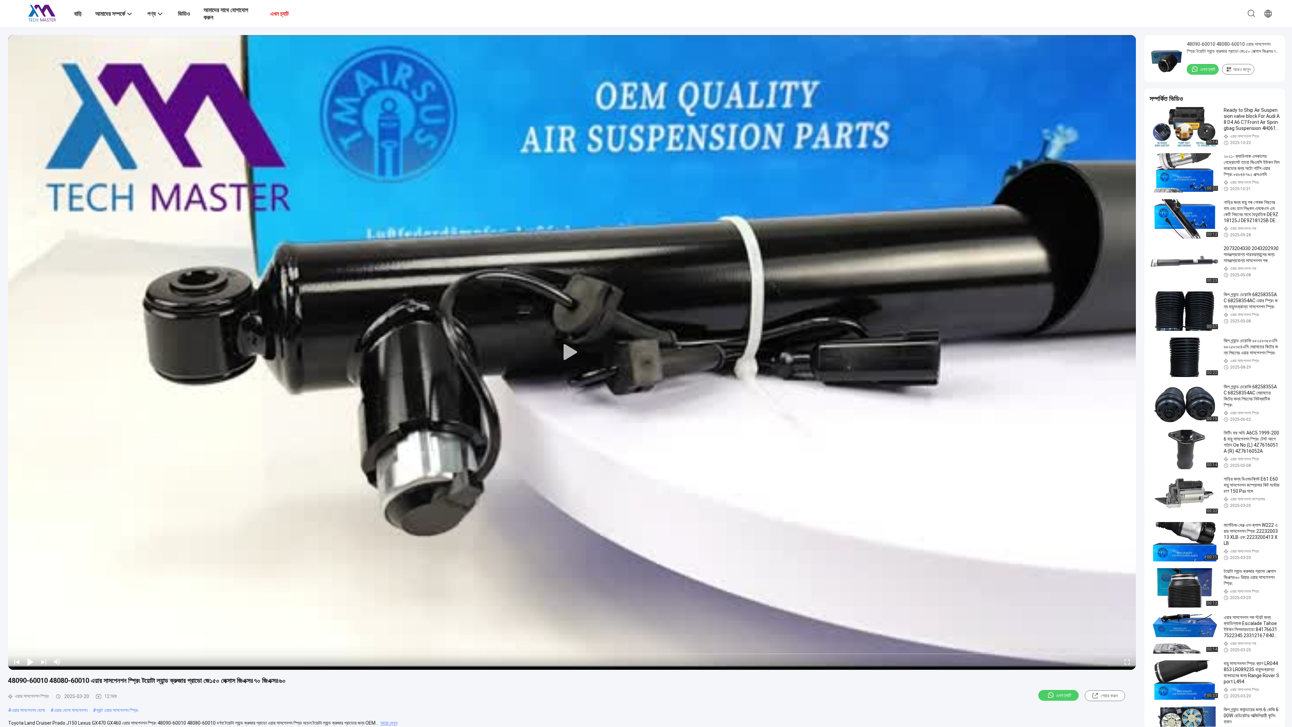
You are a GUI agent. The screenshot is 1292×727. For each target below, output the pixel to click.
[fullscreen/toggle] (1127, 662)
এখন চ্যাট (1063, 695)
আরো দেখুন (388, 723)
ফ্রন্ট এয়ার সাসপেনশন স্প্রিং (117, 710)
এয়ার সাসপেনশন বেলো (28, 710)
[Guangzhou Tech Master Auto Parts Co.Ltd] (42, 12)
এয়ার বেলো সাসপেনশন (70, 710)
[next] (43, 662)
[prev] (17, 662)
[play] (572, 352)
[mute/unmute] (57, 662)
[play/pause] (30, 662)
